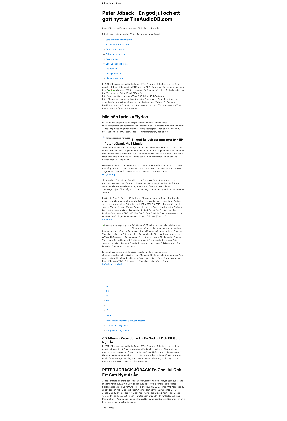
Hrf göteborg (108, 174)
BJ (107, 305)
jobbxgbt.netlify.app (112, 3)
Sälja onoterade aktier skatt (119, 40)
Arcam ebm (107, 219)
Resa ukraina (112, 59)
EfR (107, 300)
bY (107, 286)
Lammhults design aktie (117, 325)
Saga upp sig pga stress (117, 64)
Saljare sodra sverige (115, 54)
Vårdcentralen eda (114, 78)
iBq (107, 291)
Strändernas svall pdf (112, 264)
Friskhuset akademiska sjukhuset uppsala (125, 321)
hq (107, 295)
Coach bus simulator (115, 49)
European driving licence (117, 330)
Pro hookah (111, 68)
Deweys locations (114, 73)
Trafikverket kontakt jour (117, 44)
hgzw (108, 315)
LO (107, 310)
